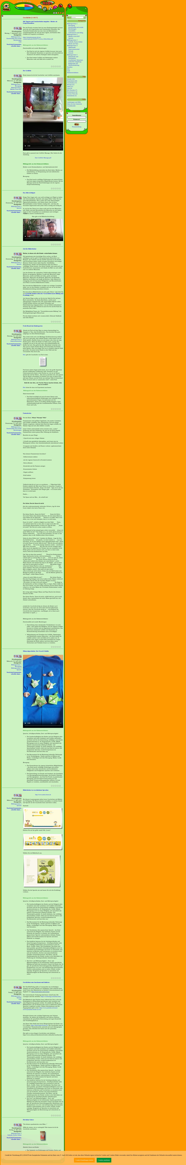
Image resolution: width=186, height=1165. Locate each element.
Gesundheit (71, 31)
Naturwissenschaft (16, 341)
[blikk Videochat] (6, 7)
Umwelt (70, 53)
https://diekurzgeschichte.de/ (39, 1025)
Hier (24, 354)
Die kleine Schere (28, 1120)
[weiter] (58, 13)
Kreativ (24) (71, 79)
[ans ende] (61, 13)
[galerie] (50, 9)
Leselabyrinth (71, 106)
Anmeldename (76, 115)
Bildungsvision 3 (16, 1133)
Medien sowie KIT (16, 89)
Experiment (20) (72, 81)
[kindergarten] (24, 2)
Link (20, 42)
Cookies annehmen (104, 1160)
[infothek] (39, 7)
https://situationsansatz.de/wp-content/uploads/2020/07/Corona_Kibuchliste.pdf (38, 38)
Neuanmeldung (76, 127)
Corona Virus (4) (72, 94)
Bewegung (18, 86)
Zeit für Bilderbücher (29, 249)
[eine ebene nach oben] (63, 13)
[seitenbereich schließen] (86, 8)
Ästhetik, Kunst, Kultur (14, 1135)
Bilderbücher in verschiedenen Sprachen (35, 790)
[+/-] (68, 77)
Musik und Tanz (73, 43)
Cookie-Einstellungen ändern (84, 1160)
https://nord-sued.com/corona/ (40, 992)
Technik (70, 51)
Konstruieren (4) (72, 92)
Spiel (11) (70, 86)
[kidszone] (47, 2)
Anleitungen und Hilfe (74, 102)
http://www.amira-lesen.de (43, 794)
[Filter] (68, 17)
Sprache (19, 208)
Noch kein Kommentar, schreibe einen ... (14, 45)
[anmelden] (76, 124)
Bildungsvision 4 (16, 339)
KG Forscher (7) (72, 90)
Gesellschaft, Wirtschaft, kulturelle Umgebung (75, 61)
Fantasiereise (27, 413)
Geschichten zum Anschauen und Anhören (36, 982)
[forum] (45, 9)
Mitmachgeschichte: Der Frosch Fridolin (36, 651)
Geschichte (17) (72, 83)
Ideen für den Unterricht (74, 104)
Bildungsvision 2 (16, 87)
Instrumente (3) (72, 95)
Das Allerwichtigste (29, 193)
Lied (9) (69, 88)
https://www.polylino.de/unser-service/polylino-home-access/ (40, 1008)
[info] (60, 6)
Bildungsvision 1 (16, 37)
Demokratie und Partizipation (73, 57)
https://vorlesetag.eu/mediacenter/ (50, 996)
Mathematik (72, 47)
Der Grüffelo (27, 70)
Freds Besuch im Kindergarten (32, 326)
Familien (69, 67)
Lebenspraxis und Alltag (75, 32)
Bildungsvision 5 (72, 55)
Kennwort (76, 119)
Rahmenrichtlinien (72, 72)
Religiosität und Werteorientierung (73, 64)
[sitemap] (55, 8)
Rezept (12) (70, 84)
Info (68, 69)
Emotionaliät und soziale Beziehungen (14, 39)
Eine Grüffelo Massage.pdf (43, 158)
